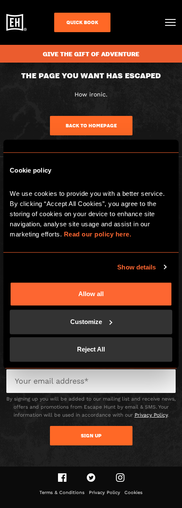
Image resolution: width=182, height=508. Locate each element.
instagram (120, 477)
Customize (86, 321)
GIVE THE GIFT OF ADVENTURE (91, 53)
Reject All (91, 349)
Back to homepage (91, 125)
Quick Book (82, 22)
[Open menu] (170, 22)
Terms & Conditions (62, 492)
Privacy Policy (151, 415)
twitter (91, 477)
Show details (136, 267)
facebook (62, 477)
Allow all (91, 293)
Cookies (133, 492)
